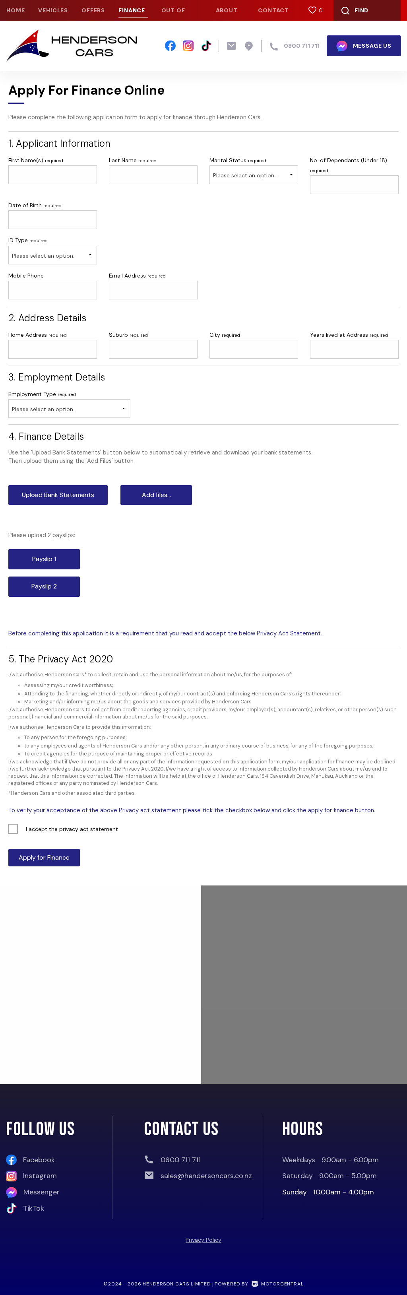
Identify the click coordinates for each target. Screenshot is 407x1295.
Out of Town (173, 14)
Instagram (40, 1175)
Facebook (39, 1160)
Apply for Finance (44, 857)
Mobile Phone (26, 275)
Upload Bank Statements (58, 495)
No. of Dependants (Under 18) (348, 165)
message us (371, 45)
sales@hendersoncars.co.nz (206, 1175)
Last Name (133, 160)
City (224, 334)
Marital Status (237, 160)
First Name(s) (35, 160)
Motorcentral (282, 1284)
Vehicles (53, 10)
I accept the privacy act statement (72, 829)
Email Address (137, 275)
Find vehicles (356, 14)
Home (15, 10)
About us (227, 14)
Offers (93, 10)
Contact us (273, 14)
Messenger (41, 1192)
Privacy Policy (203, 1239)
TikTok (33, 1208)
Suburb (128, 334)
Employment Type (42, 401)
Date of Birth (35, 205)
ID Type (28, 240)
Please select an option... (245, 175)
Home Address (37, 334)
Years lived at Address (349, 334)
